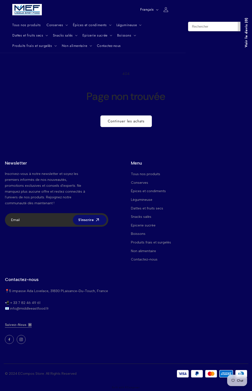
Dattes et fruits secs (147, 208)
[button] (57, 25)
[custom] (9, 339)
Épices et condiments (148, 191)
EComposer (132, 387)
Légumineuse (141, 200)
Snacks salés (141, 217)
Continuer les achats (126, 121)
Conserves (139, 183)
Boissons (138, 234)
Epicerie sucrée (143, 225)
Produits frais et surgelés (151, 242)
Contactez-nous (144, 259)
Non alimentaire (143, 251)
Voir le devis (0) (246, 32)
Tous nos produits (145, 174)
